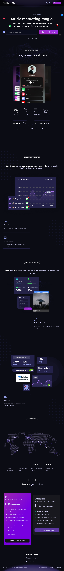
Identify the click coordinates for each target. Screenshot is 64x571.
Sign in (48, 3)
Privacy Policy (43, 567)
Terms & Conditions (55, 567)
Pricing (28, 558)
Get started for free (17, 540)
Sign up (57, 3)
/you (21, 123)
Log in (36, 558)
